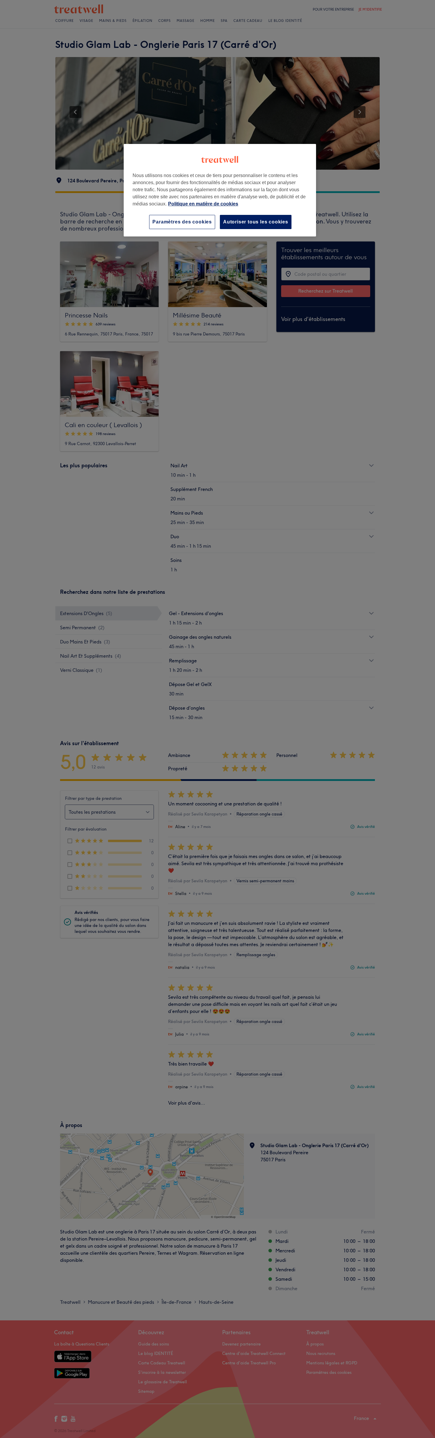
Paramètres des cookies (182, 221)
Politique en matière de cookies (203, 203)
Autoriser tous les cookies (255, 221)
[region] (220, 190)
